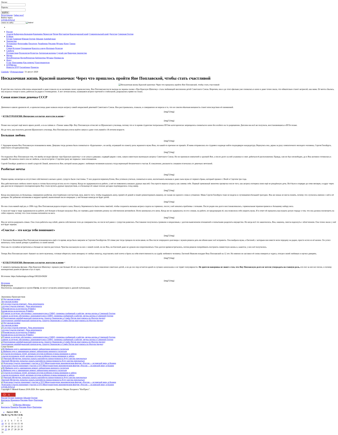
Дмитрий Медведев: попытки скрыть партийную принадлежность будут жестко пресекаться (42, 361)
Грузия (9, 39)
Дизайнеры (43, 43)
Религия (59, 48)
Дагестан (113, 34)
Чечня (55, 34)
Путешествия (12, 53)
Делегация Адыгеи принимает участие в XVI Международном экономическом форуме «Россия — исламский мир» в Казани (57, 365)
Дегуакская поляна (9, 301)
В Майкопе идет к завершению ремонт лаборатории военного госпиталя (34, 351)
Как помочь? (29, 62)
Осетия (34, 398)
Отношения (26, 48)
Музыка (59, 43)
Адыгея (9, 34)
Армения (17, 39)
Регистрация (6, 15)
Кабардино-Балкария (23, 34)
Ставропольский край (99, 34)
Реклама (52, 43)
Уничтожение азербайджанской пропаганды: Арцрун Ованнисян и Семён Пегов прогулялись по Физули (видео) (52, 320)
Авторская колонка (47, 53)
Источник (5, 283)
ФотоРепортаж (13, 58)
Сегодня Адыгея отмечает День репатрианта (21, 306)
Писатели (32, 43)
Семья (9, 48)
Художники (11, 43)
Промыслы (59, 58)
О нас (8, 62)
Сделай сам (62, 53)
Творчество (11, 41)
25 (6, 429)
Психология (24, 53)
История (16, 48)
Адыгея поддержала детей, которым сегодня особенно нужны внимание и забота (37, 356)
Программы (17, 62)
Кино (66, 43)
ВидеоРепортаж (27, 58)
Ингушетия (64, 34)
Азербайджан (50, 39)
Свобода (10, 51)
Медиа (9, 55)
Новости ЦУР (12, 67)
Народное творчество (77, 53)
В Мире (9, 36)
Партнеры (38, 400)
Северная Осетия (125, 34)
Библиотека (40, 58)
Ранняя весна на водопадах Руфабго (17, 311)
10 (2, 423)
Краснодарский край (79, 34)
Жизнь (9, 46)
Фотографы (22, 43)
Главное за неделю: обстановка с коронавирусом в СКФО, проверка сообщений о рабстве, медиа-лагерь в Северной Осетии (57, 316)
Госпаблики (24, 67)
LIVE (8, 20)
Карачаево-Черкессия (42, 34)
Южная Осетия (28, 39)
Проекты (35, 67)
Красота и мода (39, 48)
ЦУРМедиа (11, 65)
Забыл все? (19, 15)
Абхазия (39, 39)
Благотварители (42, 62)
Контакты (5, 400)
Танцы (72, 43)
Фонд (8, 60)
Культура (34, 53)
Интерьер (50, 48)
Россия (9, 32)
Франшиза (15, 400)
